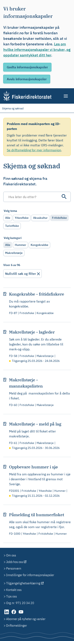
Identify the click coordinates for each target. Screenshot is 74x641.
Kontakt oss (14, 590)
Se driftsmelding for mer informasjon (34, 150)
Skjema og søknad (13, 108)
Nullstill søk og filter (20, 274)
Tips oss (11, 596)
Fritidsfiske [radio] (59, 218)
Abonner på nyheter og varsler (25, 619)
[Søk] (64, 196)
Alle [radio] (7, 218)
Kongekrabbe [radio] (39, 245)
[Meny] (66, 96)
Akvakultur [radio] (40, 218)
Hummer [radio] (20, 245)
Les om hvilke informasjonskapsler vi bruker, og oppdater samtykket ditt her (37, 49)
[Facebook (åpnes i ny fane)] (14, 614)
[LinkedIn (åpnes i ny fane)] (6, 614)
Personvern (13, 568)
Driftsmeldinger (16, 625)
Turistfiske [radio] (12, 226)
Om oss (11, 555)
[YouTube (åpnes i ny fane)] (21, 614)
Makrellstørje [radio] (14, 253)
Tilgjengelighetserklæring (23, 583)
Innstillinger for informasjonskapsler (30, 575)
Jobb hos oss (14, 562)
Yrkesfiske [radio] (22, 218)
